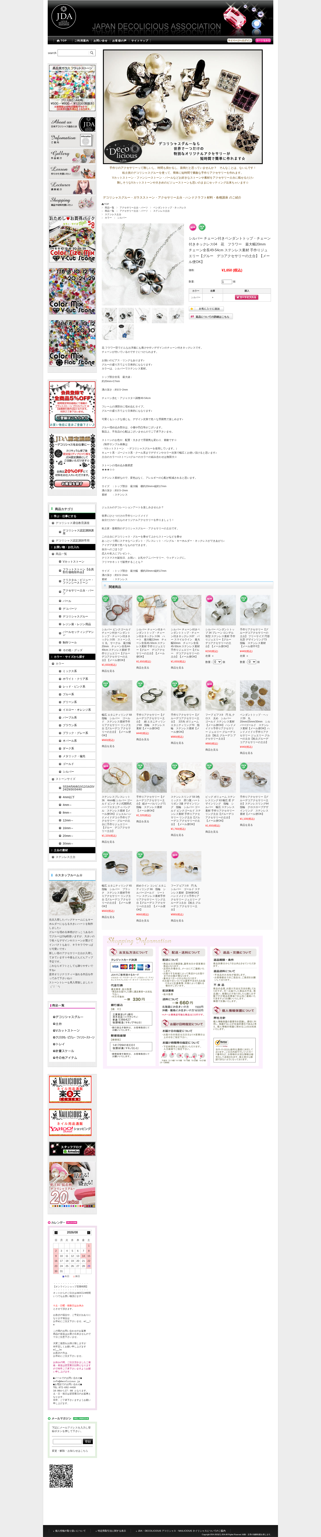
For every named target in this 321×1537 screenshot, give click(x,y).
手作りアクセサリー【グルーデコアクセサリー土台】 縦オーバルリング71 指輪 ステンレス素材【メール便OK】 (152, 803)
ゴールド (68, 764)
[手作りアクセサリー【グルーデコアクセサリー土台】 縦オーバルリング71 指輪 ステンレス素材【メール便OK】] (151, 777)
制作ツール (70, 642)
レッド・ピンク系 (74, 686)
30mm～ (68, 843)
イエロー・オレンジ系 (77, 709)
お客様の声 (119, 40)
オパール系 (70, 740)
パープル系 (70, 717)
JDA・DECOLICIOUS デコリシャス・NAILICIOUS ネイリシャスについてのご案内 (182, 1530)
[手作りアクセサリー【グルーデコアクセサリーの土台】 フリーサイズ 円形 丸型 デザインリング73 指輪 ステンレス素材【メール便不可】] (255, 610)
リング (126, 360)
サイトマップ (140, 40)
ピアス (116, 360)
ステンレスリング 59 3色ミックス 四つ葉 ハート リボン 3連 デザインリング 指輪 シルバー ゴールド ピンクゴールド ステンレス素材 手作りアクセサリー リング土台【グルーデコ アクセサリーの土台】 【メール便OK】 (186, 810)
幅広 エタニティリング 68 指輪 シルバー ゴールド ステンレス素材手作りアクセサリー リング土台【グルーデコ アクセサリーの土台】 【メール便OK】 (118, 725)
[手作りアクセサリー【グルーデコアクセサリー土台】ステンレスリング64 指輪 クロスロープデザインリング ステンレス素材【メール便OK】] (255, 777)
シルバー (122, 217)
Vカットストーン (114, 448)
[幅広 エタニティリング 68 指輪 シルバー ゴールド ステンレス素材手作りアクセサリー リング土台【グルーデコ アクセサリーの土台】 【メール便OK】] (117, 695)
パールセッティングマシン (78, 633)
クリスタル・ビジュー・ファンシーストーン (78, 581)
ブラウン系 (70, 725)
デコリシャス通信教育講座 (73, 523)
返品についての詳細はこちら (212, 316)
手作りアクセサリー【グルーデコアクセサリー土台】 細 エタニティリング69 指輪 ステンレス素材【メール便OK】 (150, 721)
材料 (271, 18)
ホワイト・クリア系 (75, 678)
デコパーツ (70, 608)
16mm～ (68, 828)
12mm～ (68, 820)
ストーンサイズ (65, 779)
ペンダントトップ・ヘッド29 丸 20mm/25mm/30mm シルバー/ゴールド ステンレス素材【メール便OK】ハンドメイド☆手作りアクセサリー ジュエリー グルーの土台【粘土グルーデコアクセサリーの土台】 (255, 728)
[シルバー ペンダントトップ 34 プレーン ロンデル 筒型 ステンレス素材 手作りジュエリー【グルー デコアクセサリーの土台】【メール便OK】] (220, 610)
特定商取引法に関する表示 (112, 1530)
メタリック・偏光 (74, 756)
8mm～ (67, 812)
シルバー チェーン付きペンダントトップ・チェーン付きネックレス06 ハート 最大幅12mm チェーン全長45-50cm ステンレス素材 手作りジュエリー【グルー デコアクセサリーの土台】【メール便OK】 (151, 643)
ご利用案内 (81, 40)
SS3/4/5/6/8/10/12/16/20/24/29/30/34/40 (78, 788)
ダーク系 (68, 748)
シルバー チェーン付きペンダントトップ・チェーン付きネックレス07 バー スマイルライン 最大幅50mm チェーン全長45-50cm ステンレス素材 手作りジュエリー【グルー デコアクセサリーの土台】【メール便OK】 (185, 643)
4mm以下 (69, 797)
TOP (64, 40)
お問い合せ (101, 40)
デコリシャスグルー (141, 448)
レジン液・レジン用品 (77, 624)
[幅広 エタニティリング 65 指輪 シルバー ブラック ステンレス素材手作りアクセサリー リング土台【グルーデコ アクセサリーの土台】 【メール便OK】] (117, 866)
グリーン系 (70, 702)
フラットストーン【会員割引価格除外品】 (78, 571)
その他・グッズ (72, 650)
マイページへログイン (239, 40)
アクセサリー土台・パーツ (134, 207)
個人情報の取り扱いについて (70, 1530)
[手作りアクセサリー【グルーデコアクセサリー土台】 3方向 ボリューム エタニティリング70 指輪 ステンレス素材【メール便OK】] (186, 695)
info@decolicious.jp (66, 1381)
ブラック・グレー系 (75, 733)
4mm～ (67, 805)
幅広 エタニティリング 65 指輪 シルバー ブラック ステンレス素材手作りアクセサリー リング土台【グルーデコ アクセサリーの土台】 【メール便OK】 (118, 895)
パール (67, 601)
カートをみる (263, 40)
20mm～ (68, 836)
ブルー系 (68, 694)
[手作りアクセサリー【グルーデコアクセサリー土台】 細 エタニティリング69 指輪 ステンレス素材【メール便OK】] (151, 695)
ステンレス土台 (161, 211)
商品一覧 (109, 207)
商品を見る (108, 670)
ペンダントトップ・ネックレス (169, 207)
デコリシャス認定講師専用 (73, 540)
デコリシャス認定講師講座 (78, 532)
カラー (108, 217)
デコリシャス (259, 18)
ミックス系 (70, 671)
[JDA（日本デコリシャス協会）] (63, 33)
